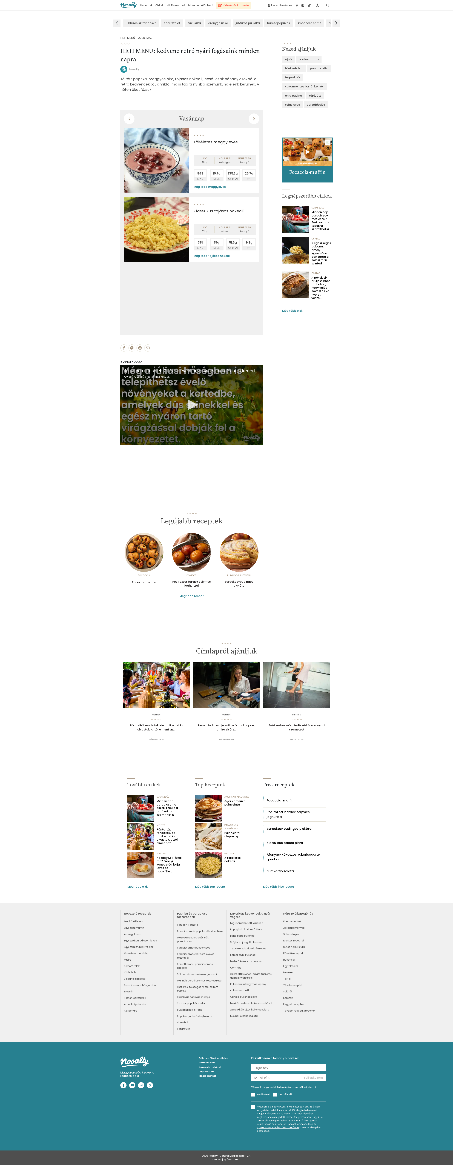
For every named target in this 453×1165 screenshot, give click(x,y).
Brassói (128, 991)
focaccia (144, 575)
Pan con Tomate (187, 925)
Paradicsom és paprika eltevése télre (200, 931)
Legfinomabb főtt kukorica (246, 923)
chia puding (293, 96)
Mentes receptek (293, 940)
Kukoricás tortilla (240, 990)
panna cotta (319, 68)
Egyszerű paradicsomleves (140, 940)
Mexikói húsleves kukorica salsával (251, 1003)
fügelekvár (292, 77)
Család (315, 238)
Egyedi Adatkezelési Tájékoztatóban (278, 1127)
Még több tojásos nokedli (212, 256)
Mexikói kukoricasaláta (244, 1016)
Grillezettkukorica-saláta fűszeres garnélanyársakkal (251, 976)
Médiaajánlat (207, 1076)
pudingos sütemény (239, 575)
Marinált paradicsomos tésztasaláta (199, 980)
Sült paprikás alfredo (189, 1010)
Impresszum (206, 1071)
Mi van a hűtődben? (201, 5)
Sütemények (291, 934)
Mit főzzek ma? (176, 5)
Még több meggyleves (210, 187)
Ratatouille (183, 1029)
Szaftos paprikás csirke (191, 1003)
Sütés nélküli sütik (294, 947)
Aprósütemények (294, 928)
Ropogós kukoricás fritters (246, 929)
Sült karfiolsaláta (280, 871)
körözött (315, 96)
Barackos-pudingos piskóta (239, 584)
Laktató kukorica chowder (246, 961)
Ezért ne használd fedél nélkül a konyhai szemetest (296, 727)
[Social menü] (303, 5)
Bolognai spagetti (134, 979)
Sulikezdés (317, 207)
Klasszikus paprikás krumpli (193, 997)
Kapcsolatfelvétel (210, 1067)
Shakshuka (183, 1022)
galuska (229, 853)
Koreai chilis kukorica (243, 955)
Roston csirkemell (135, 998)
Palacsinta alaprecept (232, 834)
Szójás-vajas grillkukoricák (246, 942)
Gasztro (162, 853)
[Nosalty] (128, 5)
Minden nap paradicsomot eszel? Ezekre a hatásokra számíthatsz (320, 220)
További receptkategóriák (299, 1010)
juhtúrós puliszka (248, 23)
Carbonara (130, 1010)
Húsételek (289, 959)
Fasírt (127, 959)
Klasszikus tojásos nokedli (219, 211)
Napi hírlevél (263, 1094)
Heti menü (127, 38)
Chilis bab (130, 972)
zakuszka (194, 23)
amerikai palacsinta (236, 796)
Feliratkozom (313, 1078)
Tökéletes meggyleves (216, 142)
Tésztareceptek (293, 985)
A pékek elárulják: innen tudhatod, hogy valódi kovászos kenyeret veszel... (321, 288)
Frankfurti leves (133, 921)
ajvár (288, 59)
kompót (191, 575)
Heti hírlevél (285, 1094)
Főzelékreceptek (293, 953)
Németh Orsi (156, 739)
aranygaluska (218, 23)
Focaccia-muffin (144, 582)
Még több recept (191, 596)
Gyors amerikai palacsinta (235, 802)
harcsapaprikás (278, 23)
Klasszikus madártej (136, 953)
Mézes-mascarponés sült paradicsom (193, 939)
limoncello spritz (309, 23)
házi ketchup (294, 68)
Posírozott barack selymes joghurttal (191, 584)
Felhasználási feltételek (213, 1058)
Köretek (288, 998)
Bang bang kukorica (242, 936)
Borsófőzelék (132, 966)
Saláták (287, 991)
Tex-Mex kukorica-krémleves (248, 948)
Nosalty (134, 69)
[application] (191, 405)
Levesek (288, 972)
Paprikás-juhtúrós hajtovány (194, 1016)
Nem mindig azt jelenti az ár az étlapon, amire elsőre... (226, 727)
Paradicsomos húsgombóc (140, 985)
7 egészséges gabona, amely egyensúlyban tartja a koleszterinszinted (321, 253)
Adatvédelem (207, 1062)
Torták (287, 979)
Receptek (146, 5)
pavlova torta (309, 59)
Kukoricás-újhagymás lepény (248, 984)
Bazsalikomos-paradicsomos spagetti (195, 966)
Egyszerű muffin (134, 928)
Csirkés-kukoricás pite (243, 997)
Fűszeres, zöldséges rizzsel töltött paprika (197, 988)
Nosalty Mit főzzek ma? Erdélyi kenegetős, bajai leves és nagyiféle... (169, 864)
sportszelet (172, 23)
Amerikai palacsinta (136, 1004)
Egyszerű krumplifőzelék (138, 947)
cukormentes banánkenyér (304, 86)
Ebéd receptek (292, 921)
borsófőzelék (315, 105)
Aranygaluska (132, 934)
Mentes (156, 714)
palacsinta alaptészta (231, 826)
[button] (191, 405)
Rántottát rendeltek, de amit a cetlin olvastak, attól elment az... (156, 727)
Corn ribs (235, 967)
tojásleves (292, 105)
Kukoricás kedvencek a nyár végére (250, 915)
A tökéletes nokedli (232, 859)
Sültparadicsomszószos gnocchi (197, 974)
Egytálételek (290, 966)
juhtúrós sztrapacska (141, 23)
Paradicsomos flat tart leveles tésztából (195, 956)
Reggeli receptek (293, 1004)
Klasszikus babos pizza (285, 843)
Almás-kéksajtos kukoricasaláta (249, 1009)
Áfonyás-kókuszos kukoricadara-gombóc (294, 856)
